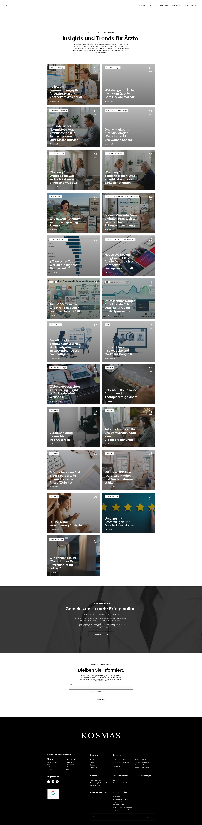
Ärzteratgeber (164, 5)
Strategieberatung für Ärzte (120, 783)
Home (92, 759)
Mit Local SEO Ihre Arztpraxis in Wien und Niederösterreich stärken (120, 477)
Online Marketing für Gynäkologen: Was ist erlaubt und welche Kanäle (118, 135)
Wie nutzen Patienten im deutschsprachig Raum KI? (65, 222)
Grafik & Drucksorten (98, 792)
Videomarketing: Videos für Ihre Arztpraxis (61, 436)
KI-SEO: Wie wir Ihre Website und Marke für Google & (118, 350)
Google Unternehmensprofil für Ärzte (123, 807)
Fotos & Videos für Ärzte (96, 780)
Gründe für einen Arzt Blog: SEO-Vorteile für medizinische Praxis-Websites (64, 477)
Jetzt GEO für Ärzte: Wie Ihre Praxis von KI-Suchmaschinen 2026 (65, 308)
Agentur (186, 5)
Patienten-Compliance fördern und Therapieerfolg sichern (121, 393)
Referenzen (176, 5)
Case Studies (93, 767)
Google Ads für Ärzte (118, 802)
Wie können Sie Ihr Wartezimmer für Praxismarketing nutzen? (62, 563)
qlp (100, 817)
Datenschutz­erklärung (141, 817)
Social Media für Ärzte (118, 804)
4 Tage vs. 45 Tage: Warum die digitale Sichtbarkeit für (63, 265)
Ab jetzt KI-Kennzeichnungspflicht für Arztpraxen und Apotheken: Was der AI (66, 92)
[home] (7, 5)
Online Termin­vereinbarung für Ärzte (65, 523)
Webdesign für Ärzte (140, 759)
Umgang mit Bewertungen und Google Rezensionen (119, 522)
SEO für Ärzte (116, 796)
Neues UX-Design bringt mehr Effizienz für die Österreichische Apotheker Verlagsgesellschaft (121, 261)
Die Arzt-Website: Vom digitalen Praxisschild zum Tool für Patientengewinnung (121, 220)
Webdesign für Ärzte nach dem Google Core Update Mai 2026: (121, 93)
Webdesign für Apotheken (142, 767)
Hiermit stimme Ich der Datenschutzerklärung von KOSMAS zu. (87, 691)
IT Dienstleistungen (143, 776)
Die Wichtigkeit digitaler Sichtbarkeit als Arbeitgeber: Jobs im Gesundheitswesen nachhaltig (65, 347)
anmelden (101, 699)
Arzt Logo (115, 780)
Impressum (152, 817)
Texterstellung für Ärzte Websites (99, 783)
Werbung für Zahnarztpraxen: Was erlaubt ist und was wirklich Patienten (120, 177)
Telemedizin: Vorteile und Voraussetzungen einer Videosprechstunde (120, 434)
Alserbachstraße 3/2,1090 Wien (52, 763)
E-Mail (70, 684)
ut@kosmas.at (69, 766)
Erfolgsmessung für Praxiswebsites (122, 810)
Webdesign (95, 776)
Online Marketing (120, 792)
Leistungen (142, 5)
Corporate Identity (120, 776)
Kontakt (194, 5)
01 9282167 (50, 769)
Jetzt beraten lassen (101, 634)
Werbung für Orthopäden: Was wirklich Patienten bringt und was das (63, 177)
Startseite (92, 32)
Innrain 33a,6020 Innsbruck (70, 763)
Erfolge (153, 5)
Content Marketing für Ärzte (120, 799)
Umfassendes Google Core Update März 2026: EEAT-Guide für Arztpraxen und (120, 306)
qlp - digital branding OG (63, 754)
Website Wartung (95, 785)
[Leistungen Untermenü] (147, 5)
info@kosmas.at (51, 766)
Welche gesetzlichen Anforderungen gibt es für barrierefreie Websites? (64, 392)
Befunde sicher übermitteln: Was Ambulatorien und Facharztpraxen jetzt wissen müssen (63, 132)
